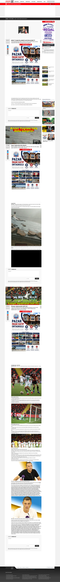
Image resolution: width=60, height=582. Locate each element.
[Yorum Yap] (7, 53)
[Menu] (48, 1)
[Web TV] (49, 1)
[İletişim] (52, 1)
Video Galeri (27, 567)
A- (40, 307)
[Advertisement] (30, 11)
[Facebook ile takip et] (47, 567)
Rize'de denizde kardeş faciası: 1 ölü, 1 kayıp (27, 578)
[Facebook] (7, 46)
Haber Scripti (32, 569)
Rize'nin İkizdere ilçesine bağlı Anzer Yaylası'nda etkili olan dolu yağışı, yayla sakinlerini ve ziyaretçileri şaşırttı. (25, 147)
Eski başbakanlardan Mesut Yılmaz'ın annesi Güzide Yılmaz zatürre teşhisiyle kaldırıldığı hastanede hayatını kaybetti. (24, 42)
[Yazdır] (7, 52)
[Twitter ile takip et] (49, 567)
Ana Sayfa (18, 567)
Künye (21, 567)
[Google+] (7, 49)
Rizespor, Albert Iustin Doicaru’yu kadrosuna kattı (44, 578)
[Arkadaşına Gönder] (7, 50)
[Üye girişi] (52, 567)
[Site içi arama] (53, 1)
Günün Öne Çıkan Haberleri (9, 572)
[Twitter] (7, 47)
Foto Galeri (23, 567)
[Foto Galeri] (51, 1)
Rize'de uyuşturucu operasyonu (9, 578)
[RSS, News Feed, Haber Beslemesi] (50, 567)
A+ (40, 40)
